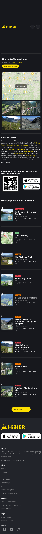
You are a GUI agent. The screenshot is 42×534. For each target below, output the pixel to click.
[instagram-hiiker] (18, 529)
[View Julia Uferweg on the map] (10, 241)
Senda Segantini (20, 153)
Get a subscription (7, 490)
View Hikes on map (10, 66)
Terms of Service (7, 521)
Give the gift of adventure (10, 493)
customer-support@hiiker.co (11, 505)
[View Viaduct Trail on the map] (10, 372)
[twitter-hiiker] (11, 529)
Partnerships (5, 483)
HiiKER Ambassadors (8, 502)
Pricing (3, 486)
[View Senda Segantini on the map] (10, 282)
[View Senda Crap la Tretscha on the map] (10, 303)
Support (4, 472)
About (3, 469)
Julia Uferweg (28, 151)
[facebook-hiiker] (4, 529)
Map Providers (6, 479)
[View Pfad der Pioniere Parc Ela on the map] (10, 394)
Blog (2, 476)
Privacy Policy (6, 517)
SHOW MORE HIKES (21, 409)
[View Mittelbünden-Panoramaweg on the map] (10, 350)
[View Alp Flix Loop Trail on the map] (10, 262)
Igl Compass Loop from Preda (14, 149)
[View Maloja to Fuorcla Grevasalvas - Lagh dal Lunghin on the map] (10, 327)
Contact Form (6, 509)
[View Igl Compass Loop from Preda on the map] (10, 218)
